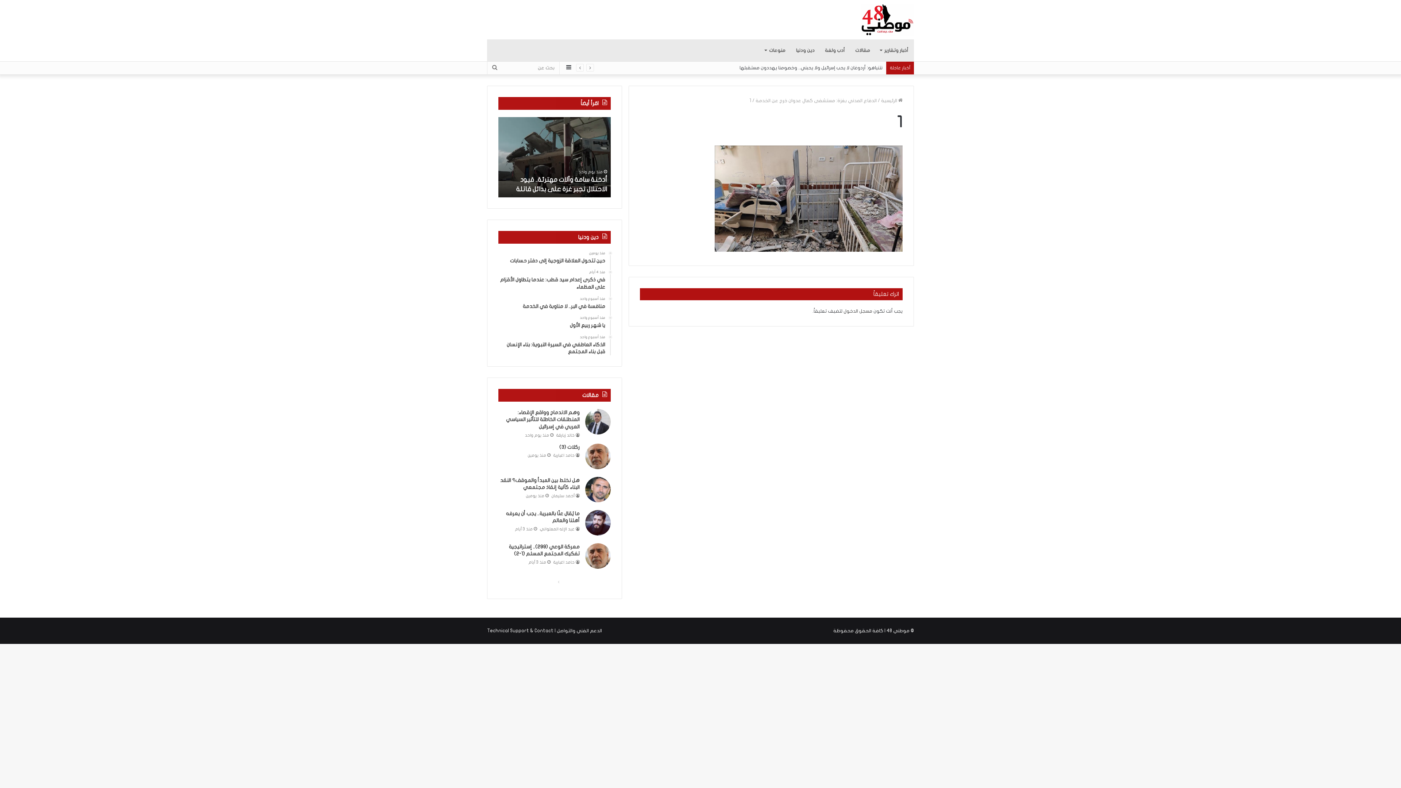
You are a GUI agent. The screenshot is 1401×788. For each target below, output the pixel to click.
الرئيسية (889, 100)
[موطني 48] (887, 20)
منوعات (777, 50)
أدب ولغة (835, 50)
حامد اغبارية (564, 455)
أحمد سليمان (563, 496)
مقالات (862, 50)
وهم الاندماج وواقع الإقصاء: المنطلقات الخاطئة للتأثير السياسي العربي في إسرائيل (543, 419)
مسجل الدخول (858, 311)
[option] (554, 157)
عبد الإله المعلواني (557, 529)
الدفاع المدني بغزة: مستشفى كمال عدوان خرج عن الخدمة (816, 100)
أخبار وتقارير (896, 50)
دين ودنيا (805, 50)
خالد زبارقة (565, 435)
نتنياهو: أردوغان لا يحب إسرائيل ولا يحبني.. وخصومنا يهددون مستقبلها (811, 67)
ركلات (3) (569, 447)
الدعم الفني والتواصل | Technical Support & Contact (544, 630)
